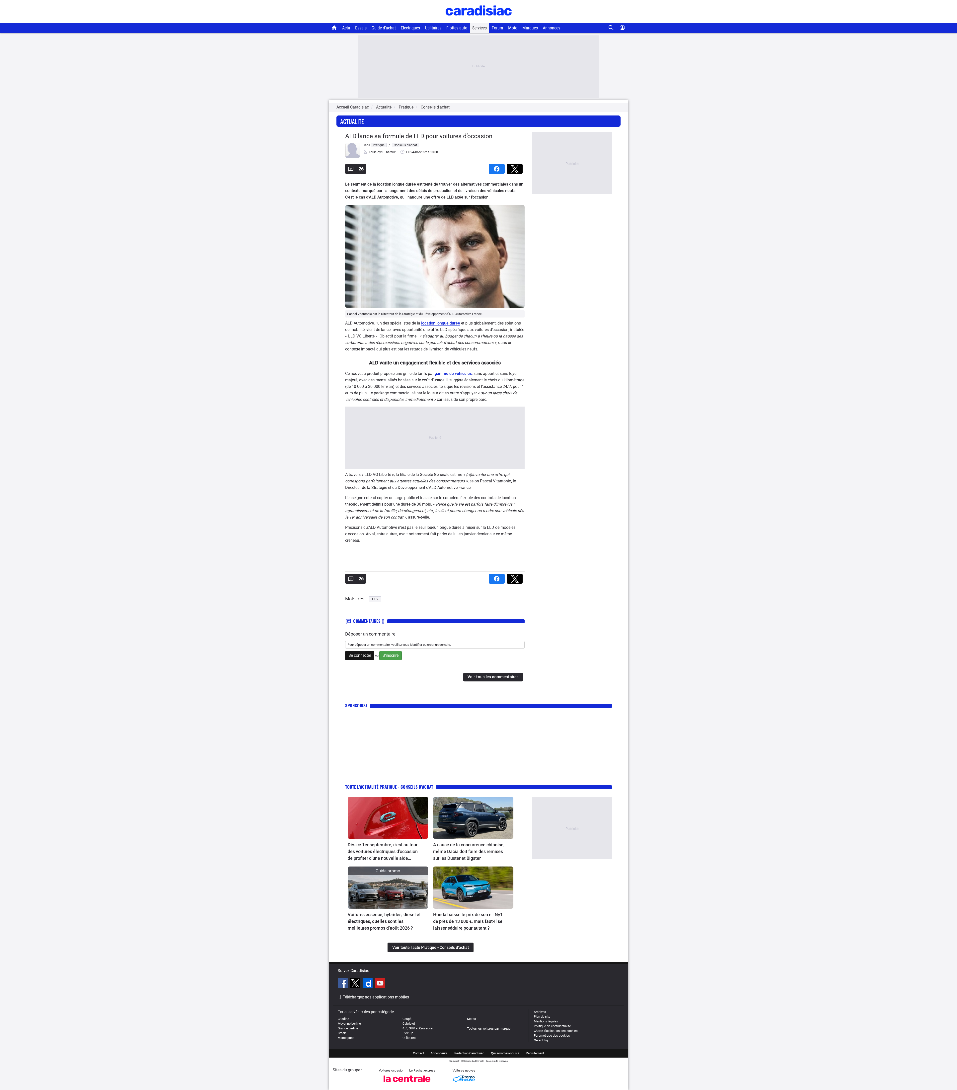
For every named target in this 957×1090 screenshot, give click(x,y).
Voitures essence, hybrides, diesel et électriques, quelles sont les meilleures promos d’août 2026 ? (384, 921)
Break (342, 1033)
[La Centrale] (407, 1083)
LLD (375, 599)
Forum (497, 27)
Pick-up (407, 1033)
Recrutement (535, 1053)
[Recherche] (611, 28)
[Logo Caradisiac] (479, 20)
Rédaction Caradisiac (469, 1053)
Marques (530, 27)
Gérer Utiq (541, 1040)
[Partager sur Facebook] (498, 167)
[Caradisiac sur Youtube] (380, 984)
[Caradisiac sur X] (355, 984)
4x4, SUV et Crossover (417, 1028)
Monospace (346, 1038)
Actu (346, 27)
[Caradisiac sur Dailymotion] (368, 984)
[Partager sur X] (516, 167)
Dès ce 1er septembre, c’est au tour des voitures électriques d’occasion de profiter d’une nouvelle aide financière (383, 852)
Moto (512, 27)
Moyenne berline (349, 1023)
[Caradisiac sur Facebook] (343, 984)
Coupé (406, 1019)
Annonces (551, 27)
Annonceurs (439, 1053)
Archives (540, 1012)
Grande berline (348, 1028)
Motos (471, 1019)
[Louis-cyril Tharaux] (352, 157)
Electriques (410, 27)
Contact (418, 1053)
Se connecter (359, 655)
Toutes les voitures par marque (488, 1028)
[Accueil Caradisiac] (334, 28)
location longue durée (440, 323)
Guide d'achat (384, 27)
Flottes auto (456, 27)
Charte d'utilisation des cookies (556, 1031)
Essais (361, 27)
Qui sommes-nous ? (505, 1053)
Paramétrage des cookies (552, 1035)
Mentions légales (546, 1021)
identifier (416, 645)
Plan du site (542, 1016)
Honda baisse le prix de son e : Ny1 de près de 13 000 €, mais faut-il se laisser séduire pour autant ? (468, 921)
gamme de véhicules (453, 373)
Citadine (343, 1019)
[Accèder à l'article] (388, 818)
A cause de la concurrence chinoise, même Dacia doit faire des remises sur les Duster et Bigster (468, 851)
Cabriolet (408, 1023)
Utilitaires (433, 27)
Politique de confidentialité (552, 1026)
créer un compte (438, 645)
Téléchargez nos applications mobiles (376, 997)
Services (479, 27)
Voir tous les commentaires (493, 676)
